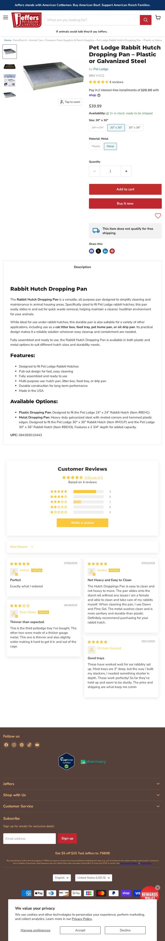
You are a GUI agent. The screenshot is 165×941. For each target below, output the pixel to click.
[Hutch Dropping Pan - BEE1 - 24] (10, 66)
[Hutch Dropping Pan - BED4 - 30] (10, 52)
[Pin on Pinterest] (112, 251)
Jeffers (8, 783)
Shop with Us (14, 795)
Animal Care (36, 40)
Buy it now (125, 203)
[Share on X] (98, 251)
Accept (80, 930)
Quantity (94, 162)
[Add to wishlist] (158, 216)
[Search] (145, 20)
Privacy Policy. (82, 919)
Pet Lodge (100, 69)
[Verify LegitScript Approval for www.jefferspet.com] (66, 762)
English (59, 878)
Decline (125, 930)
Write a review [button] (82, 522)
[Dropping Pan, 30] (10, 80)
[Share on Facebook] (91, 251)
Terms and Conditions (129, 863)
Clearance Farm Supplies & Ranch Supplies (70, 40)
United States (92, 878)
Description (82, 267)
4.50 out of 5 (94, 477)
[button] (99, 82)
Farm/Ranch (20, 40)
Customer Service (18, 806)
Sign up (67, 838)
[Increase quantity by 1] (126, 171)
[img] (20, 564)
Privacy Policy (146, 863)
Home (7, 40)
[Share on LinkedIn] (105, 251)
